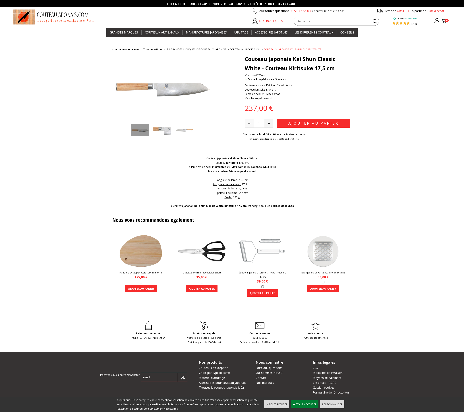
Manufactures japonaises (206, 32)
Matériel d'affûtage (212, 378)
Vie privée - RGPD (325, 383)
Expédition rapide (204, 333)
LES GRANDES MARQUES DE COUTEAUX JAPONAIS (195, 49)
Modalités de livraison (328, 373)
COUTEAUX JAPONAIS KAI (245, 49)
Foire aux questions (269, 368)
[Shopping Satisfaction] (405, 19)
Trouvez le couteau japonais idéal (222, 388)
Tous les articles (152, 49)
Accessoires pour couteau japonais (222, 383)
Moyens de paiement (327, 378)
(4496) (414, 23)
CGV (315, 368)
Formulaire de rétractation (331, 392)
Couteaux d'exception (213, 368)
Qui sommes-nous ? (269, 373)
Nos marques (265, 383)
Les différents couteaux (314, 32)
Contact (261, 378)
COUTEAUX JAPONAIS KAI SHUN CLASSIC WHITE (292, 49)
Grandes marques (124, 32)
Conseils (347, 32)
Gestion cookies (323, 388)
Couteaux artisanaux (162, 32)
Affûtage (241, 32)
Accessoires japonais (271, 32)
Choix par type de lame (214, 373)
